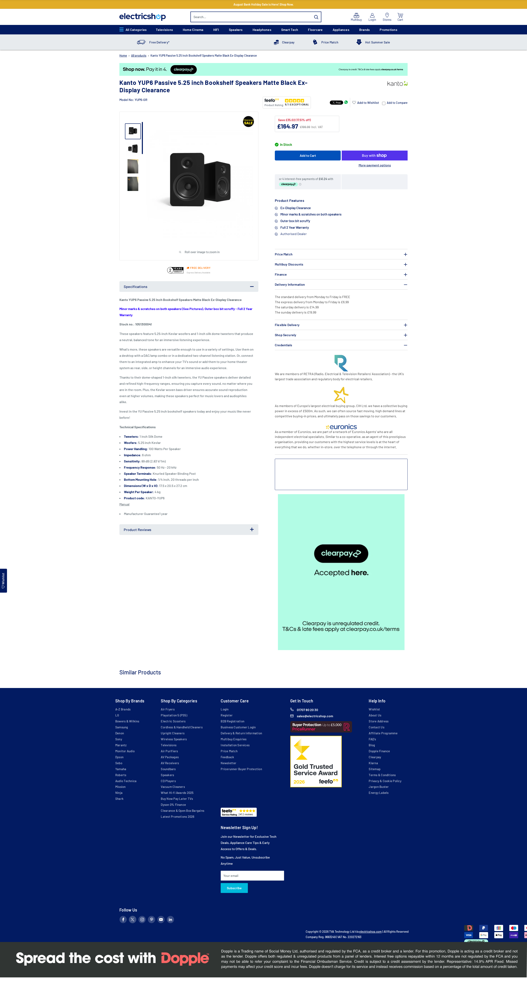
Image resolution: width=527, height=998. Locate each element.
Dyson (119, 757)
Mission (120, 787)
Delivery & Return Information (241, 733)
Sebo (118, 763)
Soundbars (168, 769)
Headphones (262, 30)
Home (123, 55)
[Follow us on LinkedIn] (170, 920)
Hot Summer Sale (377, 42)
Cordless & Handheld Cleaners (181, 727)
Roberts (120, 775)
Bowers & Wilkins (127, 721)
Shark (119, 798)
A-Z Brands (123, 709)
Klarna (373, 763)
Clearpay (288, 42)
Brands (364, 30)
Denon (119, 733)
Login (225, 709)
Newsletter (228, 763)
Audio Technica (125, 781)
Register (227, 715)
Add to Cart (308, 155)
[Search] (316, 17)
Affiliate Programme (383, 733)
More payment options (375, 165)
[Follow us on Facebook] (123, 920)
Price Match (329, 42)
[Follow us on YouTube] (161, 920)
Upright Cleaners (172, 733)
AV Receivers (170, 763)
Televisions (164, 30)
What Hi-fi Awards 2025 (177, 792)
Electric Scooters (173, 721)
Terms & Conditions (382, 775)
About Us (375, 715)
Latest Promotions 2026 (177, 816)
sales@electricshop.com (315, 716)
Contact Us (376, 727)
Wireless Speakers (174, 739)
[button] (365, 102)
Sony (118, 739)
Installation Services (235, 745)
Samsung (121, 727)
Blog (372, 745)
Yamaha (120, 769)
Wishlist (374, 709)
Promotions (388, 30)
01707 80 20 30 (307, 710)
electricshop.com (370, 931)
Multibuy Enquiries (233, 739)
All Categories (136, 30)
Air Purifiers (169, 751)
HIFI (216, 30)
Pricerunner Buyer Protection (241, 769)
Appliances (341, 30)
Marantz (121, 745)
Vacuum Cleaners (173, 787)
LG (117, 715)
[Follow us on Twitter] (132, 920)
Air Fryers (167, 709)
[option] (263, 69)
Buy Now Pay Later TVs (177, 798)
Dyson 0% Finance (173, 804)
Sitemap (374, 769)
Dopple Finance (379, 751)
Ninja (118, 792)
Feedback (227, 757)
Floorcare (315, 30)
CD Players (168, 781)
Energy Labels (378, 792)
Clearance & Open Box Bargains (182, 810)
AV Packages (170, 757)
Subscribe (234, 888)
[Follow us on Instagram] (142, 920)
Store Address (378, 721)
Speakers (236, 30)
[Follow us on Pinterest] (151, 920)
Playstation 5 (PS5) (174, 715)
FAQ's (372, 739)
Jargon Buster (379, 787)
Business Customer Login (238, 727)
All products (138, 55)
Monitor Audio (125, 751)
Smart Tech (289, 30)
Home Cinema (193, 30)
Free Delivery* (159, 42)
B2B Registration (232, 721)
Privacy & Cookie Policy (385, 781)
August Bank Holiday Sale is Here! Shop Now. (263, 4)
